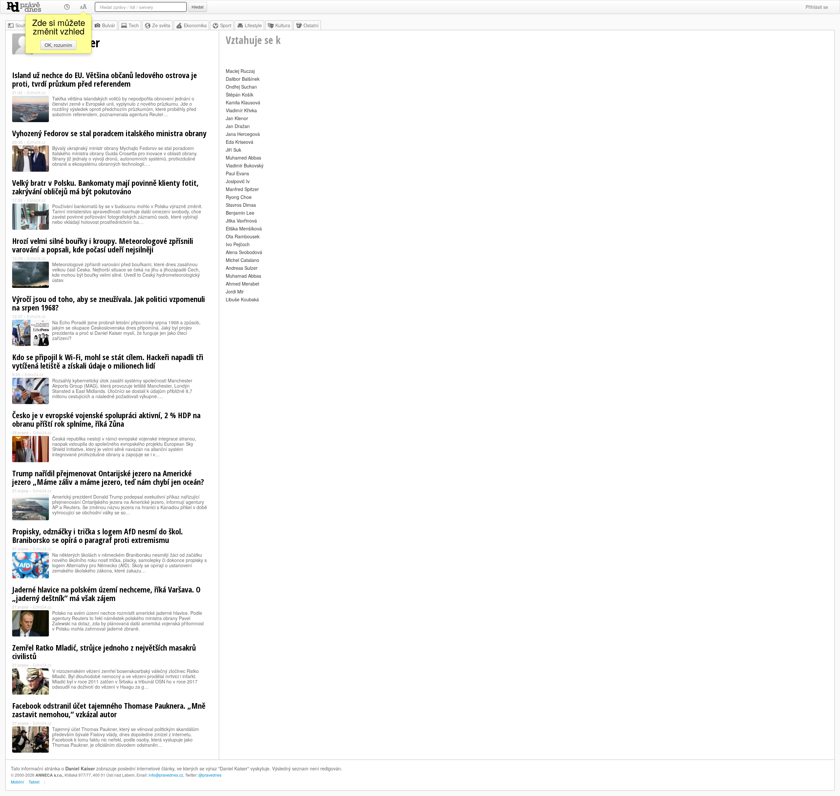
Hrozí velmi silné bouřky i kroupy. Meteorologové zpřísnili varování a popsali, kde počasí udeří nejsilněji (102, 245)
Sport (225, 25)
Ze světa (161, 25)
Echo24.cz (36, 92)
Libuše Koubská (242, 299)
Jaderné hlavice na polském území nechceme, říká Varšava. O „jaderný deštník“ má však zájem (106, 593)
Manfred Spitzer (242, 189)
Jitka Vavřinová (241, 220)
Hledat (197, 7)
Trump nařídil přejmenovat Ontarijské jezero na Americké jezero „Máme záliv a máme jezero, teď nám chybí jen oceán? (108, 477)
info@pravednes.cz (166, 775)
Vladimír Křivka (241, 110)
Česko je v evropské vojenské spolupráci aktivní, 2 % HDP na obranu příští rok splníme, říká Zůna (106, 419)
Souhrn (23, 25)
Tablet (34, 782)
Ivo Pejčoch (238, 244)
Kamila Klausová (243, 102)
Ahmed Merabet (242, 283)
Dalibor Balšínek (243, 78)
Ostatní (311, 25)
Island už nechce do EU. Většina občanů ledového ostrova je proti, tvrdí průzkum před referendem (104, 79)
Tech (134, 25)
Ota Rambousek (243, 236)
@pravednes (210, 775)
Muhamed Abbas (243, 157)
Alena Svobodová (244, 252)
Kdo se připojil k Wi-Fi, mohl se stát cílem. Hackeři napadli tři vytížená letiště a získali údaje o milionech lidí (107, 361)
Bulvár (108, 25)
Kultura (282, 25)
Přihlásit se (817, 7)
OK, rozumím (58, 45)
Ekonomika (195, 25)
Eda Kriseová (239, 142)
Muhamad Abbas (243, 275)
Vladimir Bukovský (244, 165)
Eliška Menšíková (244, 228)
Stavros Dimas (241, 205)
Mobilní (17, 782)
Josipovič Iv (238, 181)
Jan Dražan (238, 126)
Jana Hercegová (243, 134)
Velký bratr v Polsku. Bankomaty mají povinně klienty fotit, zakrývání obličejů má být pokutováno (105, 187)
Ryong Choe (239, 197)
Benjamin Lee (240, 212)
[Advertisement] (423, 350)
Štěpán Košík (239, 94)
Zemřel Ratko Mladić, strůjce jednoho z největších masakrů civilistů (104, 651)
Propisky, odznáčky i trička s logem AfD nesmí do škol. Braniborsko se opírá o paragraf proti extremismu (97, 535)
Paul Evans (237, 173)
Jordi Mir (235, 291)
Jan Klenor (237, 118)
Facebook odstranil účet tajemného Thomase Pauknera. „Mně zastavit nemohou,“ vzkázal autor (108, 710)
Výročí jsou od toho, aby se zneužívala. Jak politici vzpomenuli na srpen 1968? (108, 303)
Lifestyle (253, 25)
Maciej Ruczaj (240, 71)
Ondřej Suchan (241, 86)
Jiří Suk (233, 149)
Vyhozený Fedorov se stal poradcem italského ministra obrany (109, 133)
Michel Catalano (242, 260)
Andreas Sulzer (242, 268)
